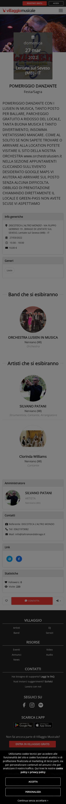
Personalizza (33, 791)
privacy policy (37, 772)
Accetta (33, 781)
